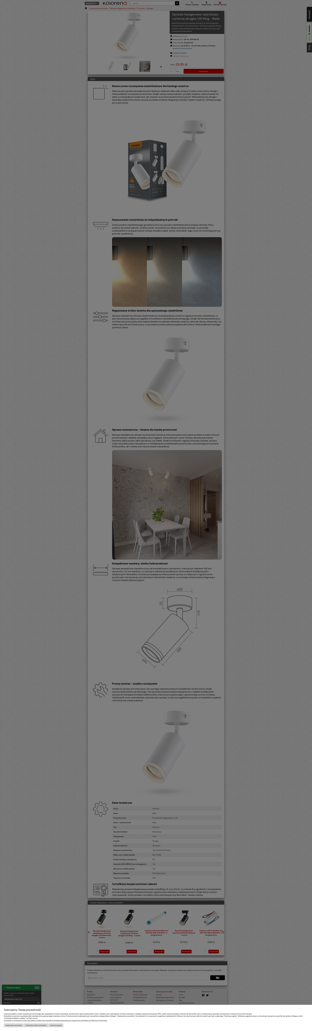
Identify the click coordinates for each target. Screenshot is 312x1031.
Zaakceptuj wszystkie (13, 1025)
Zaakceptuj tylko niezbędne (36, 1025)
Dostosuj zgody (56, 1025)
